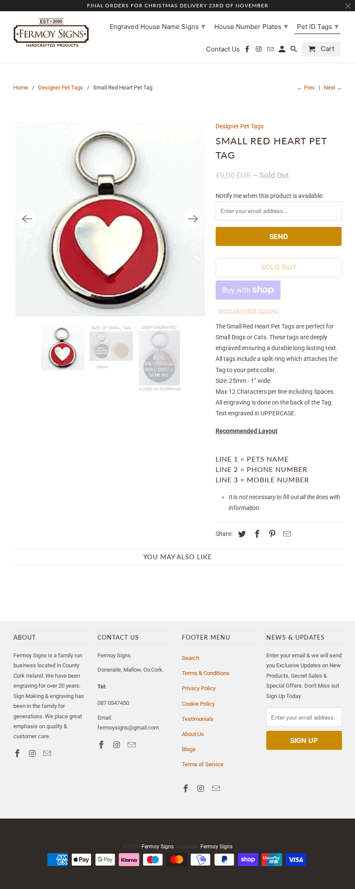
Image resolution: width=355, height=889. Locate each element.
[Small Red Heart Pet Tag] (110, 218)
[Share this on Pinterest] (271, 533)
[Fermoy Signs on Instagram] (33, 753)
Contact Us (223, 49)
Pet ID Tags (318, 26)
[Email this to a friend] (286, 533)
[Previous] (27, 218)
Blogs (189, 749)
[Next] (193, 218)
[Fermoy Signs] (51, 32)
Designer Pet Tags (60, 87)
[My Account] (283, 50)
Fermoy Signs (158, 847)
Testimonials (197, 719)
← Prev (306, 87)
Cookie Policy (198, 704)
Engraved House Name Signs (157, 26)
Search (190, 658)
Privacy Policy (199, 688)
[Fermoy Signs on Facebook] (18, 753)
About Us (193, 734)
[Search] (294, 50)
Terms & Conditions (205, 673)
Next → (333, 87)
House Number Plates (251, 26)
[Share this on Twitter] (241, 533)
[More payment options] (248, 288)
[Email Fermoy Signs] (48, 753)
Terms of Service (202, 764)
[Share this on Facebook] (256, 533)
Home (20, 87)
